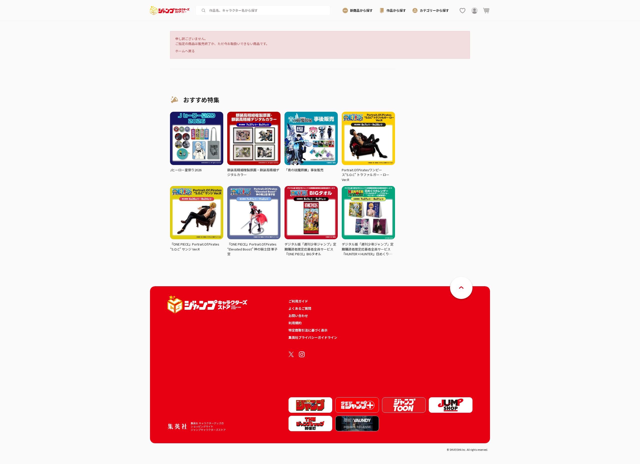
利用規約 (295, 322)
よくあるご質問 (299, 308)
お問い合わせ (298, 315)
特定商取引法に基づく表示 (308, 330)
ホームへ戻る (185, 50)
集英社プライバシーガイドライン (312, 337)
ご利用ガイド (298, 301)
